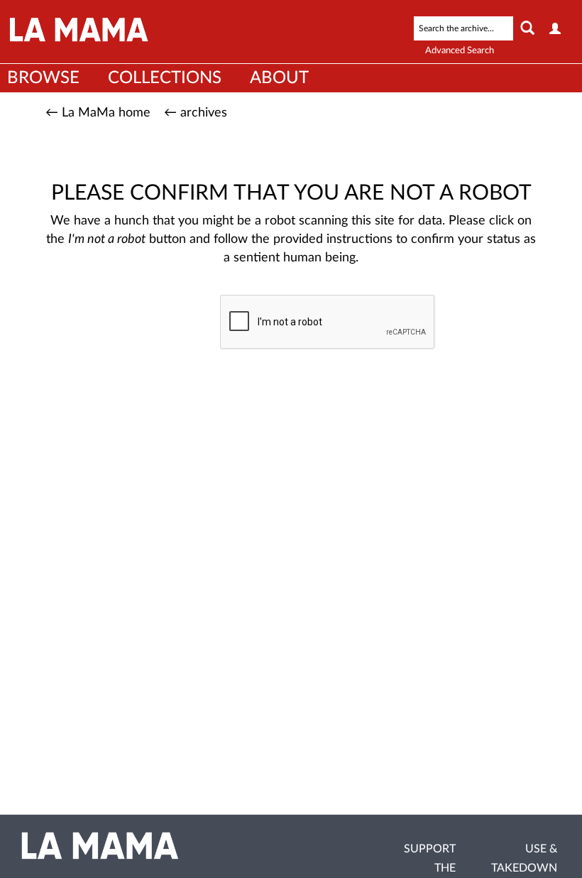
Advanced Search (459, 50)
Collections (164, 78)
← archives (195, 113)
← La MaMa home (97, 113)
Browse (43, 78)
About (279, 78)
